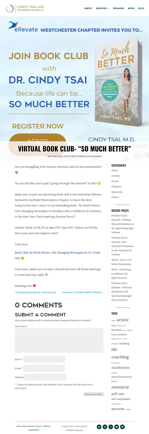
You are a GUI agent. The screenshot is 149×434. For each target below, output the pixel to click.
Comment (21, 326)
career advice (128, 330)
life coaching (120, 353)
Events (81, 156)
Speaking (118, 8)
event (125, 339)
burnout (116, 330)
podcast (114, 381)
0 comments (94, 156)
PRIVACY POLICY (35, 426)
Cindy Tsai (56, 156)
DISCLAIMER (22, 426)
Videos (115, 197)
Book (131, 8)
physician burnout (121, 376)
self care (117, 394)
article (123, 319)
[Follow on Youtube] (116, 427)
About (88, 8)
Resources (117, 191)
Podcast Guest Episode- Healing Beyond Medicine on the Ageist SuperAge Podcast (122, 224)
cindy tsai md (116, 339)
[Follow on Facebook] (110, 427)
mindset (114, 373)
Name (19, 359)
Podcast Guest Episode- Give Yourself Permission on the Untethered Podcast (122, 246)
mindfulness (120, 367)
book (113, 325)
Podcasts (116, 186)
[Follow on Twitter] (122, 427)
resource (120, 387)
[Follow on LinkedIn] (99, 427)
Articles (115, 175)
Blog (141, 8)
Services (101, 8)
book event (121, 326)
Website (19, 377)
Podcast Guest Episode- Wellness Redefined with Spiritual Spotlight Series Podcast (121, 291)
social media (116, 404)
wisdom (128, 409)
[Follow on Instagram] (105, 427)
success (117, 408)
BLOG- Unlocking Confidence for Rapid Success (121, 273)
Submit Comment (93, 394)
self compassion (121, 399)
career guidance (119, 334)
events (114, 343)
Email (19, 368)
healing (124, 343)
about (113, 321)
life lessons (115, 363)
